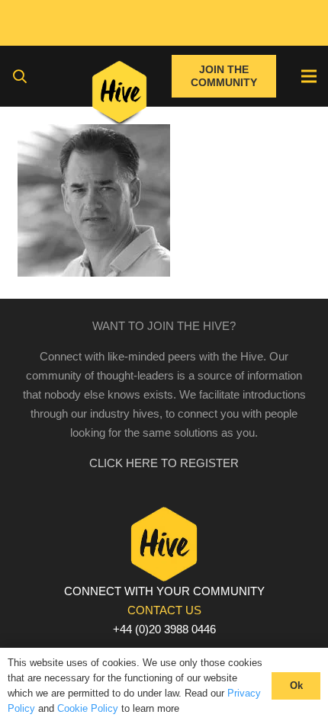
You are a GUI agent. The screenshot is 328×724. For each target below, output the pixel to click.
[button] (20, 76)
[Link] (119, 95)
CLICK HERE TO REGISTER (164, 463)
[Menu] (309, 76)
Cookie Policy (87, 708)
